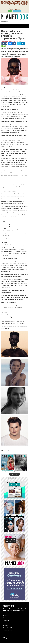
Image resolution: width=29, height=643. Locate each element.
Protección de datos (8, 627)
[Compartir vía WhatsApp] (3, 46)
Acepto (10, 11)
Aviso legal (5, 625)
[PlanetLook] (4, 638)
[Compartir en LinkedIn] (23, 43)
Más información (17, 11)
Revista (5, 615)
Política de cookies (7, 630)
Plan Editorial (6, 620)
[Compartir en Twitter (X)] (19, 43)
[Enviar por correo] (10, 43)
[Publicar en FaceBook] (14, 43)
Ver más (14, 474)
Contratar (5, 618)
